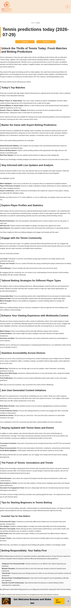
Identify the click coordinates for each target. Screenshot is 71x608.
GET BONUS (58, 601)
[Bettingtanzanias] (6, 6)
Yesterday (25, 41)
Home (33, 23)
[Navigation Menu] (67, 6)
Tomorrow (46, 41)
